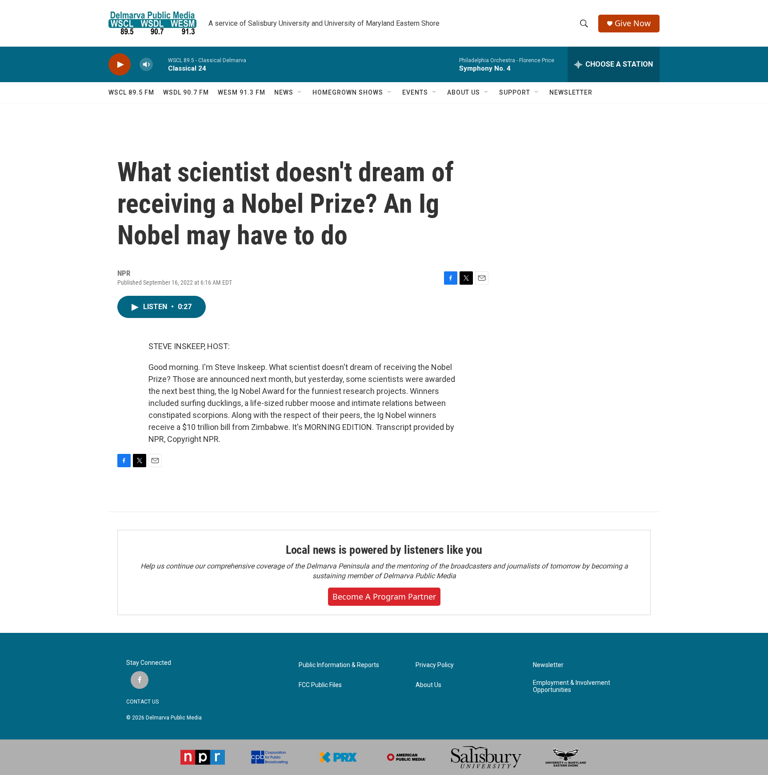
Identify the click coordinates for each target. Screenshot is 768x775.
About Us (428, 685)
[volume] (146, 65)
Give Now (633, 23)
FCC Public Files (320, 685)
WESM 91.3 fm (241, 92)
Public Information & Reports (339, 665)
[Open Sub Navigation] (300, 92)
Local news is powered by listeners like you (384, 549)
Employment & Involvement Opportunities (571, 686)
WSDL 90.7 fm (186, 92)
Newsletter (548, 665)
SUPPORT (514, 92)
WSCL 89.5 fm (131, 92)
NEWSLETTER (570, 92)
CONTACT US (142, 702)
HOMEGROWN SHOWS (347, 92)
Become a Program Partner (384, 596)
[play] (119, 65)
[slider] (160, 64)
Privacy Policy (435, 665)
